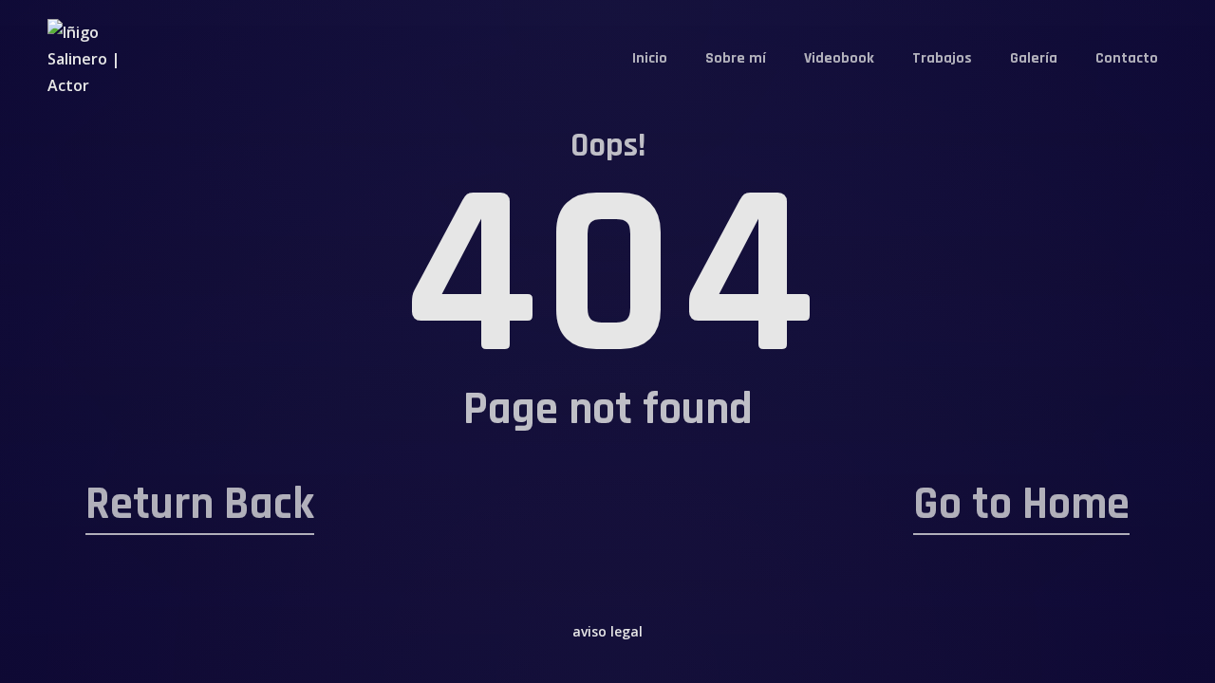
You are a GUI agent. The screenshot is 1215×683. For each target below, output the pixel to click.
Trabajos (942, 58)
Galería (1033, 58)
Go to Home (1021, 504)
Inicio (649, 58)
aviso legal (607, 631)
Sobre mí (735, 58)
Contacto (1126, 58)
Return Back (199, 504)
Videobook (839, 58)
